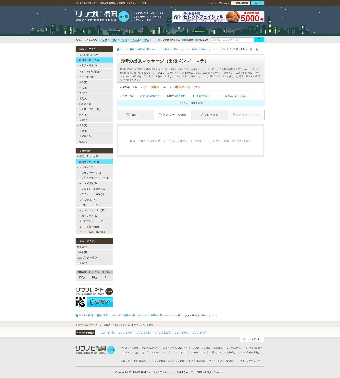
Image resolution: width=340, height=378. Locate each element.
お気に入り (202, 39)
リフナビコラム (233, 347)
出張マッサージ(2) (89, 162)
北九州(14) (85, 103)
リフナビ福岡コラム (170, 39)
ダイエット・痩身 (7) (92, 194)
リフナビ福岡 (199, 332)
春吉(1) (83, 87)
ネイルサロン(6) (87, 199)
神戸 (115, 39)
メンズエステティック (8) (95, 177)
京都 (125, 39)
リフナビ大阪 (107, 332)
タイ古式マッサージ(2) (91, 221)
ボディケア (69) (89, 215)
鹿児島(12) (85, 136)
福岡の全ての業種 (88, 156)
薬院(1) (83, 82)
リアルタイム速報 (129, 347)
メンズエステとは (129, 352)
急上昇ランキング (150, 352)
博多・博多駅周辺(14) (91, 71)
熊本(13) (83, 114)
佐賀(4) (83, 141)
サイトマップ (215, 360)
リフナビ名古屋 (162, 332)
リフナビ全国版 (86, 332)
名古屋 (136, 39)
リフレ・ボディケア (90, 204)
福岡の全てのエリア (90, 54)
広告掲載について (142, 360)
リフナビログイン (184, 360)
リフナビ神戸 (125, 332)
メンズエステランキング (175, 352)
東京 (147, 39)
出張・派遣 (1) (89, 65)
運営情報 (201, 360)
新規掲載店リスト (150, 347)
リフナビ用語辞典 (253, 347)
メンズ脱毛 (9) (89, 183)
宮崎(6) (83, 130)
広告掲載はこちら (233, 352)
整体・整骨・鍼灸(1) (90, 226)
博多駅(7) (82, 246)
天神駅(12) (82, 252)
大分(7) (83, 125)
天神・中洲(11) (87, 76)
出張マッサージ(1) (89, 60)
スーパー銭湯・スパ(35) (92, 231)
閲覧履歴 (188, 39)
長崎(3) (83, 119)
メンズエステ (86, 167)
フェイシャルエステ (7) (93, 188)
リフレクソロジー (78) (93, 210)
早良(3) (83, 98)
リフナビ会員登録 (163, 360)
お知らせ (125, 360)
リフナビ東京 (181, 332)
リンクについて (198, 352)
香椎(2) (83, 92)
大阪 (105, 39)
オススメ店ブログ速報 (199, 347)
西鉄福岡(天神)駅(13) (88, 257)
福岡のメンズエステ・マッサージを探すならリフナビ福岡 (171, 372)
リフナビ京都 (143, 332)
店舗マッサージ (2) (91, 172)
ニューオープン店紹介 (174, 347)
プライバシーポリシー (249, 360)
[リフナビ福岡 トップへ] (102, 17)
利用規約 (230, 360)
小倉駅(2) (82, 262)
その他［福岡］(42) (89, 109)
